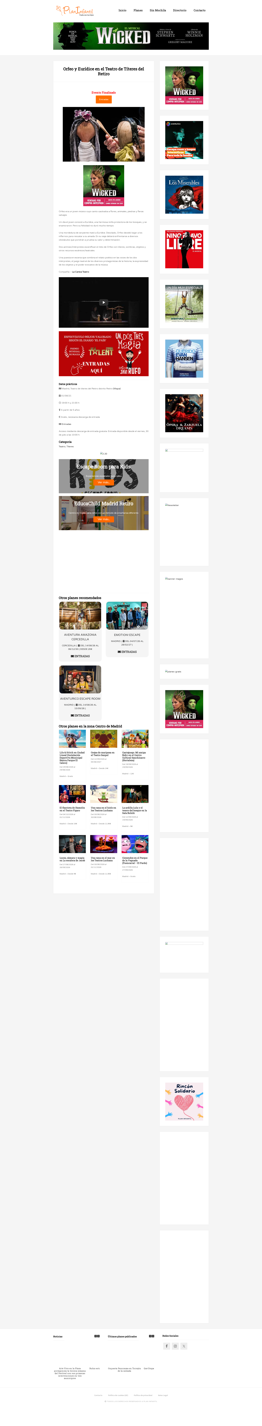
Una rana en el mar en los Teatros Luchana (103, 859)
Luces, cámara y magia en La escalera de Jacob (72, 859)
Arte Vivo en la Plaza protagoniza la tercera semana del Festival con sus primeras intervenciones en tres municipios (70, 1373)
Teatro (62, 446)
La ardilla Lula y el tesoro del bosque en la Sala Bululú (134, 810)
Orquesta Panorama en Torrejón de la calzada (124, 1369)
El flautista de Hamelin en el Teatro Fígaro (72, 809)
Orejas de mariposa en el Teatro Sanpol (102, 754)
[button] (98, 1336)
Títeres (70, 446)
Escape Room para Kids (103, 466)
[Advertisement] (104, 560)
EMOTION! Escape (127, 635)
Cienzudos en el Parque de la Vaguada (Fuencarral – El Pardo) (135, 860)
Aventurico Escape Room (80, 699)
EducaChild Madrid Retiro (103, 503)
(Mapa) (117, 388)
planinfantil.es (75, 10)
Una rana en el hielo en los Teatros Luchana (103, 809)
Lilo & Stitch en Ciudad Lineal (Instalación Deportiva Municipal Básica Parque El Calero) (72, 757)
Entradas (103, 99)
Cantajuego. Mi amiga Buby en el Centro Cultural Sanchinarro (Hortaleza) (134, 756)
